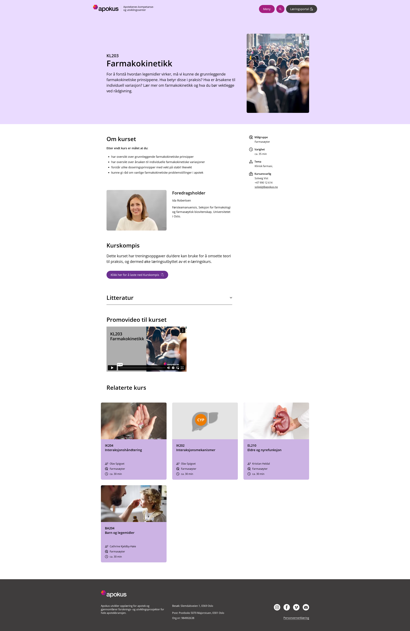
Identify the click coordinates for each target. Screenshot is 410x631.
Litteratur (120, 298)
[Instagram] (277, 607)
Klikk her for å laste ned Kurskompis (135, 275)
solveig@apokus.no (266, 187)
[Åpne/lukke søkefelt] (280, 9)
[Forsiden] (123, 9)
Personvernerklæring (296, 618)
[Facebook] (286, 607)
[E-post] (306, 607)
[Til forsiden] (134, 594)
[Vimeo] (296, 607)
